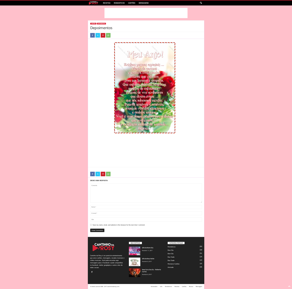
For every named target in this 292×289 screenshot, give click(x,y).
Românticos (172, 247)
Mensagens (144, 3)
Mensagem (199, 286)
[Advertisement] (146, 13)
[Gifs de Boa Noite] (134, 262)
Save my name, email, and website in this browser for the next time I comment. (119, 225)
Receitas (106, 3)
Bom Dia (170, 250)
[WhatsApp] (108, 35)
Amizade (170, 267)
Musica (191, 286)
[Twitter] (97, 35)
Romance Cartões (174, 264)
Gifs (161, 286)
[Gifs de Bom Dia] (134, 251)
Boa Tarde (171, 257)
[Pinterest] (103, 35)
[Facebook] (92, 35)
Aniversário (154, 286)
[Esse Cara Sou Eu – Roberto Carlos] (134, 273)
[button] (200, 2)
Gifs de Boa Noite (148, 259)
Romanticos (119, 3)
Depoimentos (101, 23)
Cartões (131, 3)
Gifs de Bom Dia (147, 248)
